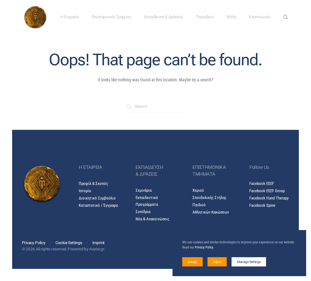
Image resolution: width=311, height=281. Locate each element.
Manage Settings (249, 262)
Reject (217, 262)
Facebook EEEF (261, 183)
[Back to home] (35, 17)
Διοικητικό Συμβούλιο (97, 198)
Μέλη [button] (231, 17)
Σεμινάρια (144, 190)
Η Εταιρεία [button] (69, 17)
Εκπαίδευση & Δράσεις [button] (163, 17)
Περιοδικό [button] (205, 17)
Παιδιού (199, 205)
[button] (285, 17)
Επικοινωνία (259, 17)
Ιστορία (85, 191)
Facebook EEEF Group (267, 191)
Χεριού (198, 190)
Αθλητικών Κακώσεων (210, 212)
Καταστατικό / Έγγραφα (98, 205)
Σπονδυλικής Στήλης (209, 197)
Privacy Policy (33, 242)
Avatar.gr (96, 249)
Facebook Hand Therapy (269, 198)
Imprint (98, 242)
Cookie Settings (68, 242)
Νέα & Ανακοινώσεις (152, 219)
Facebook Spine (262, 205)
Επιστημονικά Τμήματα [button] (111, 17)
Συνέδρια (143, 211)
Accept (192, 262)
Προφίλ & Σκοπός (93, 183)
